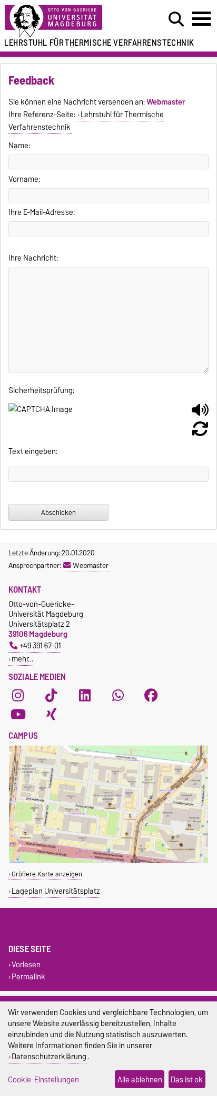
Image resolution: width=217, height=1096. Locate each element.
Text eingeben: (32, 451)
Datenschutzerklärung (49, 1056)
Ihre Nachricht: (33, 258)
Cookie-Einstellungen (43, 1079)
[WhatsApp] (117, 695)
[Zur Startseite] (67, 21)
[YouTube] (17, 714)
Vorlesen (26, 964)
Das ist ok (187, 1079)
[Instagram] (17, 695)
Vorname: (24, 179)
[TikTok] (51, 695)
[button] (200, 414)
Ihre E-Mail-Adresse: (41, 212)
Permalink (28, 976)
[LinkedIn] (84, 695)
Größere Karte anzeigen (47, 874)
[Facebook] (151, 695)
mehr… (22, 658)
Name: (19, 145)
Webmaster (90, 565)
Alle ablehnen (139, 1079)
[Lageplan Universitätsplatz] (108, 860)
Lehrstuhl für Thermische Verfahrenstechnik (86, 120)
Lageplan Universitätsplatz (56, 890)
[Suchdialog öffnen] (176, 19)
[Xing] (51, 714)
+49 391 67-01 (40, 645)
